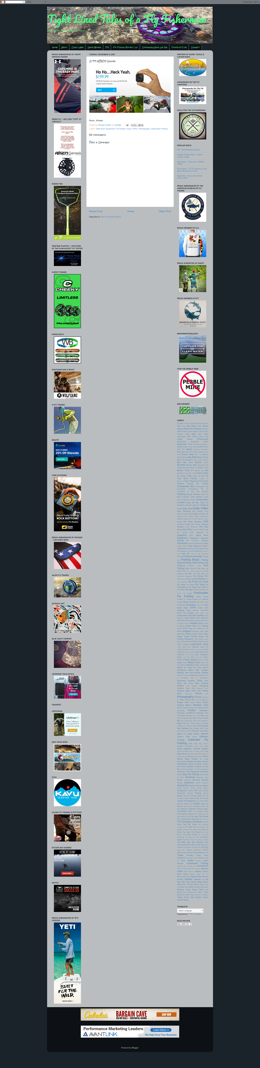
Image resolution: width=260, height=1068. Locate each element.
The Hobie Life (190, 827)
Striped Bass (183, 785)
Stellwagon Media (202, 777)
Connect (195, 47)
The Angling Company (185, 814)
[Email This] (132, 125)
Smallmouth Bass (194, 762)
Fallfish (205, 543)
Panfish (180, 686)
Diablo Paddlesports (201, 516)
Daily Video (200, 508)
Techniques (197, 806)
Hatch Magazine (202, 618)
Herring (197, 620)
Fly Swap (190, 585)
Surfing (198, 793)
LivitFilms (180, 655)
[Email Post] (127, 125)
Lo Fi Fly (189, 655)
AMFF (179, 431)
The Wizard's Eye (200, 842)
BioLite (185, 457)
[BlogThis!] (134, 125)
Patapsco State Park (186, 688)
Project (198, 702)
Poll (193, 700)
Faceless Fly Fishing (194, 543)
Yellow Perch (183, 897)
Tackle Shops (189, 798)
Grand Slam (203, 608)
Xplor (200, 892)
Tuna (183, 861)
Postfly (192, 702)
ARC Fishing (192, 437)
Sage (189, 734)
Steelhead (190, 777)
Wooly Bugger (191, 890)
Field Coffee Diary (201, 549)
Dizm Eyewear (195, 522)
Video (180, 871)
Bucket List (199, 471)
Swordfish (180, 798)
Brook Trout (203, 468)
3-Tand (204, 423)
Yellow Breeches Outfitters (199, 895)
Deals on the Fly (200, 514)
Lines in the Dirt (189, 652)
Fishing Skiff (190, 562)
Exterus (205, 541)
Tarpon (196, 803)
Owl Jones (188, 683)
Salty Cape (192, 744)
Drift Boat (203, 527)
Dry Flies (187, 529)
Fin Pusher (190, 551)
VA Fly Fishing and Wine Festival (188, 868)
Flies (187, 568)
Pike (182, 700)
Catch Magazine (191, 481)
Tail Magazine (189, 801)
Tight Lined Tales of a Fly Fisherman (126, 19)
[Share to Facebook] (139, 125)
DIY (107, 47)
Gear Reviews (94, 47)
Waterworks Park (183, 877)
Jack (201, 631)
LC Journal (193, 647)
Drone (179, 530)
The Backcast (200, 814)
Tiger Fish (181, 850)
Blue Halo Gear (185, 462)
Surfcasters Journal (185, 793)
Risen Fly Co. (183, 723)
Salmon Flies (183, 737)
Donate (205, 524)
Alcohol (180, 429)
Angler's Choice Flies (200, 431)
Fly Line (190, 579)
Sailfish (196, 734)
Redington (203, 711)
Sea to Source (194, 751)
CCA (201, 481)
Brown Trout (183, 470)
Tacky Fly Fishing (201, 798)
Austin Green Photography (192, 439)
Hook (200, 623)
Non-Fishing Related (199, 673)
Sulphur (205, 788)
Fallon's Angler (182, 546)
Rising (193, 723)
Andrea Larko (187, 431)
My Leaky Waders (200, 668)
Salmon (204, 733)
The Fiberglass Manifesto (189, 821)
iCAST (179, 628)
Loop (179, 657)
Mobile (185, 662)
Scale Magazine (184, 749)
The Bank (194, 816)
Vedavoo (204, 869)
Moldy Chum (194, 662)
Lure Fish (186, 657)
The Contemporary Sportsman (188, 819)
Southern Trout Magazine (188, 772)
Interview (195, 631)
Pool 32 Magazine (202, 700)
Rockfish (204, 726)
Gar (200, 599)
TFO (190, 811)
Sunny (190, 791)
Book (195, 465)
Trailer (180, 855)
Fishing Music (190, 559)
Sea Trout (204, 751)
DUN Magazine (197, 532)
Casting (194, 478)
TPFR (206, 852)
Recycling (180, 711)
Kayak (179, 636)
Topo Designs (187, 853)
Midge (179, 663)
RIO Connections (186, 721)
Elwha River (202, 535)
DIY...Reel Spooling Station (188, 150)
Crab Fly (204, 503)
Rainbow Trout (200, 705)
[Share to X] (137, 125)
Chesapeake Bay (185, 486)
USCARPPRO (202, 866)
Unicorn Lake (181, 866)
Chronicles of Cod (185, 491)
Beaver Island (188, 454)
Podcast (188, 700)
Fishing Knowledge (192, 556)
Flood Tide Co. (183, 571)
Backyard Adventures (201, 444)
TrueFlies (200, 858)
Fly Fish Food (199, 574)
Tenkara (192, 809)
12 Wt (179, 423)
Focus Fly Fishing (184, 593)
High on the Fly (185, 623)
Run (184, 734)
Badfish (180, 447)
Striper (205, 786)
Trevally (189, 855)
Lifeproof (180, 652)
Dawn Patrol (188, 514)
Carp (189, 476)
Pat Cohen (191, 686)
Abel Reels (191, 426)
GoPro (135, 129)
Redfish (192, 710)
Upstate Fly (191, 866)
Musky (180, 668)
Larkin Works (182, 647)
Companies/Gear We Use (154, 47)
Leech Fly (204, 647)
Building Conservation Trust (186, 473)
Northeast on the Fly (197, 675)
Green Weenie (192, 610)
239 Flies (197, 423)
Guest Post (181, 613)
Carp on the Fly (200, 476)
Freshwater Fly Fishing (192, 594)
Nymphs (191, 681)
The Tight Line (190, 837)
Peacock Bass (183, 691)
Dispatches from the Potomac (193, 519)
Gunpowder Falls (184, 615)
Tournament (198, 853)
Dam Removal (184, 511)
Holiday (193, 623)
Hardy (186, 618)
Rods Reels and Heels (184, 731)
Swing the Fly (202, 796)
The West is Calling (201, 840)
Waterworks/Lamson (199, 877)
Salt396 (194, 737)
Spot (201, 775)
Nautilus (180, 673)
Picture (198, 697)
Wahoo (185, 874)
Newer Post (96, 211)
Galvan (195, 599)
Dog (187, 524)
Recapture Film (192, 708)
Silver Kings (198, 756)
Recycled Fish (203, 708)
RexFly (205, 718)
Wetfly (193, 882)
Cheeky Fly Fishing (197, 484)
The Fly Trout (189, 824)
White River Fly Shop (185, 884)
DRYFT (202, 530)
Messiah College (202, 660)
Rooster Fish (197, 731)
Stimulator (187, 780)
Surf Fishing (203, 791)
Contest (181, 502)
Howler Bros (191, 626)
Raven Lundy (182, 708)
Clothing (181, 494)
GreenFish (204, 610)
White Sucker (199, 884)
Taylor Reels (187, 806)
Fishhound (204, 554)
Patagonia (204, 686)
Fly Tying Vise (194, 587)
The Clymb (203, 816)
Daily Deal (100, 129)
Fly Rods (203, 581)
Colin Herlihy (196, 497)
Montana (190, 665)
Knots (194, 641)
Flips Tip (205, 568)
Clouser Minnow (193, 494)
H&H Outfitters (198, 615)
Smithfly (205, 762)
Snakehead (182, 764)
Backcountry (181, 442)
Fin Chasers (181, 551)
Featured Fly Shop (188, 549)
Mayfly (193, 660)
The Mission (193, 829)
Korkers (201, 641)
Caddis (199, 473)
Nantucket (181, 670)
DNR (205, 521)
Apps (193, 434)
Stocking (196, 780)
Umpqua (198, 861)
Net (186, 673)
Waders (198, 871)
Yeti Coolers (196, 897)
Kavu (206, 634)
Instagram (186, 631)
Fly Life (184, 579)
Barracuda (181, 452)
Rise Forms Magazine (200, 721)
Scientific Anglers (200, 749)
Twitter (190, 860)
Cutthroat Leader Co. (192, 505)
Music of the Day (201, 665)
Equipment (110, 129)
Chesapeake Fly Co (198, 489)
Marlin (187, 660)
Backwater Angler (199, 442)
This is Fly (195, 845)
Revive (200, 718)
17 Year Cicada (188, 423)
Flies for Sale (195, 568)
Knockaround (187, 641)
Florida (192, 571)
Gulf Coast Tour (202, 613)
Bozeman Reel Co (190, 468)
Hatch (192, 618)
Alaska (205, 426)
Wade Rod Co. (189, 871)
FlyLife (182, 590)
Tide (199, 847)
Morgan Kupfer (105, 125)
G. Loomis (188, 599)
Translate (197, 914)
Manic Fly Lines (197, 657)
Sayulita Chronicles (185, 746)
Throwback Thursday (190, 847)
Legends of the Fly (196, 649)
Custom (180, 505)
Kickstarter (189, 639)
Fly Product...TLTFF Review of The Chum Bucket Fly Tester (192, 170)
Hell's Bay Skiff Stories (185, 620)
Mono (183, 665)
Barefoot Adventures (201, 449)
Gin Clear (200, 602)
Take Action (200, 801)
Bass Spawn (198, 452)
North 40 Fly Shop (183, 675)
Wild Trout (184, 887)
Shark (184, 754)
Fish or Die (195, 554)
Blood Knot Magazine (185, 460)
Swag (179, 796)
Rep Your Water (191, 718)
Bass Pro (189, 452)
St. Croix (180, 777)
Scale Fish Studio (201, 746)
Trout (198, 855)
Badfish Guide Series (190, 447)
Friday (198, 597)
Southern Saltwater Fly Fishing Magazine (194, 769)
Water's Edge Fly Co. (199, 874)
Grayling (180, 610)
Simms (205, 756)
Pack (197, 683)
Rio (178, 721)
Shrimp (190, 756)
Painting (204, 683)
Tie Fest (204, 847)
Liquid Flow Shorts (201, 652)
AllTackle (205, 429)
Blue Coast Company (201, 460)
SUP (196, 791)
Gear (129, 129)
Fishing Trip (202, 562)
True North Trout (191, 858)
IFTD (185, 628)
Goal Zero (199, 605)
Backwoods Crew (184, 444)
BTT (192, 471)
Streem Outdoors (202, 783)
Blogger (135, 1048)
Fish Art (197, 551)
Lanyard (185, 644)
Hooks (182, 626)
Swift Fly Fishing (189, 796)
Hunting (205, 626)
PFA (207, 694)
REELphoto (181, 718)
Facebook (182, 543)
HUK (199, 626)
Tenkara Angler (202, 809)
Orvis (199, 680)
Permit (198, 693)
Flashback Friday (194, 565)
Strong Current (196, 788)
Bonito (189, 465)
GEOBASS (192, 602)
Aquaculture (181, 437)
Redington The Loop (193, 715)
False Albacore (194, 546)
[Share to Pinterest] (142, 125)
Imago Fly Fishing (195, 628)
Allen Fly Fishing (192, 428)
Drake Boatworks (191, 527)
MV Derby (188, 668)
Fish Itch (186, 554)
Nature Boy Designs (198, 670)
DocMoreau (181, 524)
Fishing (180, 557)
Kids (196, 639)
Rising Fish (199, 723)
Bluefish (198, 462)
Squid (206, 775)
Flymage (189, 590)
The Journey (200, 827)
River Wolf (196, 726)
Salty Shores (203, 743)
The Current (204, 819)
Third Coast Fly (184, 845)
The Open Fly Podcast (192, 832)
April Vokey (203, 434)
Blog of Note (202, 457)
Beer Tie (198, 454)
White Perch (202, 882)
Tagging (180, 801)
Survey (205, 793)
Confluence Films (188, 500)
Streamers (189, 782)
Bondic (206, 462)
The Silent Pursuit (190, 835)
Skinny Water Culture (187, 759)
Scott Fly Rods (183, 751)
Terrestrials (182, 811)
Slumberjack (181, 762)
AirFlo (199, 426)
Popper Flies (183, 702)
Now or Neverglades (199, 678)
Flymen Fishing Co (201, 590)
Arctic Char (203, 437)
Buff (206, 470)
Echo (191, 535)
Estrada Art (183, 541)
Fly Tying (199, 584)
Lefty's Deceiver (183, 649)
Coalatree (185, 497)
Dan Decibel (197, 511)
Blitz (190, 457)
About (64, 47)
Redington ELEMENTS (186, 713)
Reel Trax (204, 716)
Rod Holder (194, 728)
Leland (205, 649)
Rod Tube (204, 728)
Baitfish (189, 449)
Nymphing (181, 681)
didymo (180, 519)
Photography (144, 129)
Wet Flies (185, 882)
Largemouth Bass (199, 644)
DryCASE (195, 529)
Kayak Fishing (190, 636)
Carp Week (77, 47)
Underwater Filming (159, 129)
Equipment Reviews (199, 538)
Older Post (165, 211)
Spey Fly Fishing (190, 774)
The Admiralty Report (200, 811)
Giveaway (191, 605)
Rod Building (183, 728)
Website (189, 879)
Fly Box (188, 574)
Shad (179, 754)
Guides (191, 613)
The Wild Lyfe (183, 842)
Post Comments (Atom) (111, 217)
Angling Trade (183, 434)
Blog (194, 457)
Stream (179, 783)
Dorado (180, 527)
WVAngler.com (192, 892)
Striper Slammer (183, 788)
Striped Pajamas (196, 786)
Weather (180, 879)
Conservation (201, 499)
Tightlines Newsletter (193, 850)
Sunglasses (182, 791)
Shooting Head (193, 754)
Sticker (180, 780)
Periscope (188, 694)
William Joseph (194, 887)
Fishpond (181, 566)
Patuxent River (202, 688)
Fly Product (121, 129)
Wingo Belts (204, 887)
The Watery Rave (189, 840)
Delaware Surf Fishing (185, 516)
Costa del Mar (192, 503)
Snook (190, 764)
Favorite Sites (179, 47)
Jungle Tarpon (197, 634)
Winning (180, 890)
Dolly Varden (196, 524)
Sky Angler (204, 759)
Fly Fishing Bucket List (125, 47)
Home (55, 47)
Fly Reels (193, 581)
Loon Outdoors (201, 655)
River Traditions (187, 726)
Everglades (195, 540)
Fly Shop (181, 585)
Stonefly (204, 780)
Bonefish (181, 465)
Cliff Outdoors (202, 491)
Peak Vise (196, 691)
